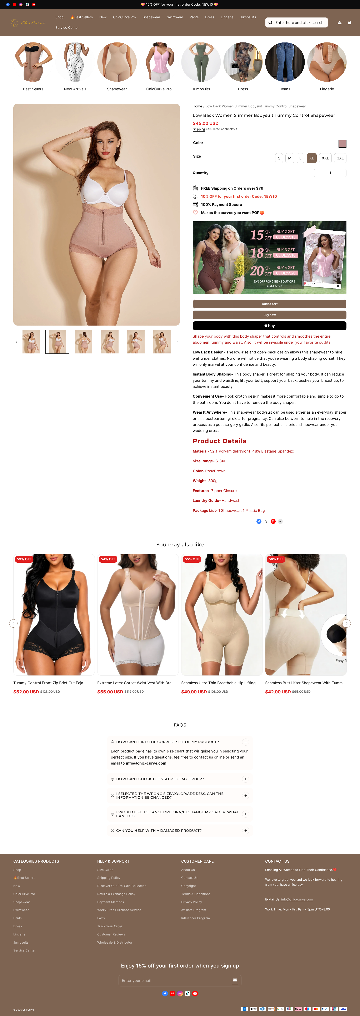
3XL (340, 158)
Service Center (67, 27)
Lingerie (227, 17)
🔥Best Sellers (81, 17)
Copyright (188, 886)
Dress (209, 17)
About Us (188, 870)
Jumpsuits (248, 17)
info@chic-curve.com (297, 899)
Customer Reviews (111, 934)
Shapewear (151, 17)
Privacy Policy (191, 902)
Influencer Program (195, 918)
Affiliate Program (193, 910)
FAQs (101, 918)
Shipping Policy (108, 878)
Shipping (199, 129)
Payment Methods (110, 902)
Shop (59, 17)
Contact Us (189, 878)
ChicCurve (28, 1009)
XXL (325, 158)
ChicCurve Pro (124, 17)
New (102, 17)
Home (197, 106)
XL (311, 158)
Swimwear (175, 17)
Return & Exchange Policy (116, 894)
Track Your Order (109, 926)
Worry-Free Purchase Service (119, 910)
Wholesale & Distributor (114, 942)
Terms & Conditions (195, 894)
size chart (175, 751)
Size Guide (105, 870)
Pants (194, 17)
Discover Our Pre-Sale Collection (121, 886)
